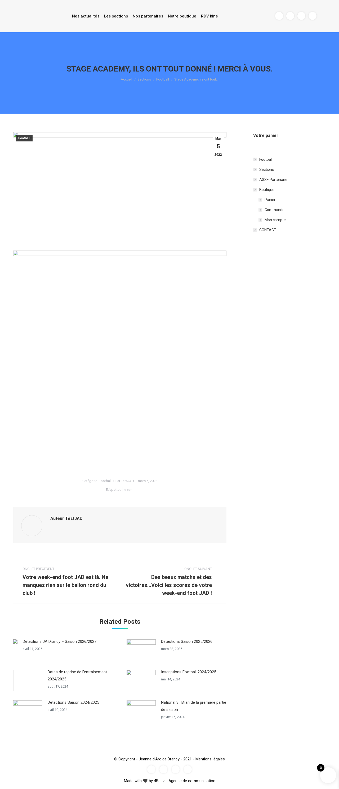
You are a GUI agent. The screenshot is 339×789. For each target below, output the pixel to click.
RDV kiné (209, 16)
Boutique (266, 190)
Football (162, 79)
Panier (270, 200)
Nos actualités (85, 16)
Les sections (116, 16)
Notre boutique (182, 16)
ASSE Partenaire (273, 179)
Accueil (126, 79)
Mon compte (275, 220)
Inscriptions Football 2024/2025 (188, 672)
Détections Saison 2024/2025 (73, 702)
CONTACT (267, 230)
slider (127, 489)
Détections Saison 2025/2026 (186, 641)
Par (124, 481)
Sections (144, 79)
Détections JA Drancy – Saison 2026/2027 (59, 641)
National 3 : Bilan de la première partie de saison (193, 706)
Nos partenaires (148, 16)
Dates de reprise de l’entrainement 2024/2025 (77, 675)
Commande (274, 210)
